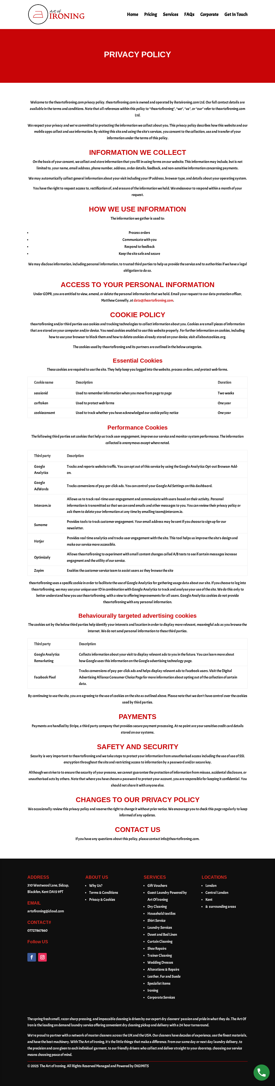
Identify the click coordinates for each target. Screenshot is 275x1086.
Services (170, 14)
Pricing (150, 14)
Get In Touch (236, 14)
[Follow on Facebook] (31, 957)
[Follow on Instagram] (42, 957)
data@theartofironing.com (153, 300)
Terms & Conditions (103, 892)
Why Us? (95, 885)
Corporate (209, 14)
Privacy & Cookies (102, 899)
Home (132, 14)
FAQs (189, 14)
